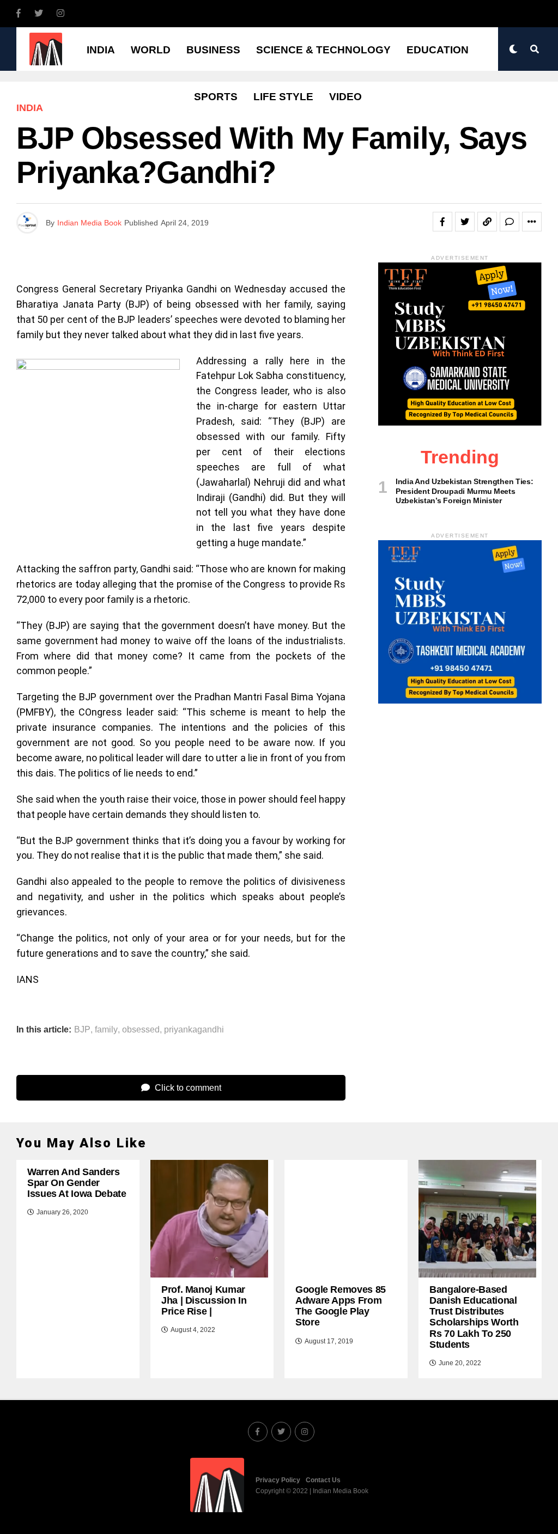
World (151, 50)
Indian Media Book (89, 222)
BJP (82, 1029)
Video (345, 96)
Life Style (283, 96)
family (106, 1029)
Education (438, 50)
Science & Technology (323, 50)
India (101, 50)
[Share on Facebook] (442, 221)
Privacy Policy (278, 1480)
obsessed (141, 1029)
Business (213, 50)
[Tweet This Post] (465, 221)
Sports (216, 96)
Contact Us (323, 1480)
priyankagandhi (194, 1029)
